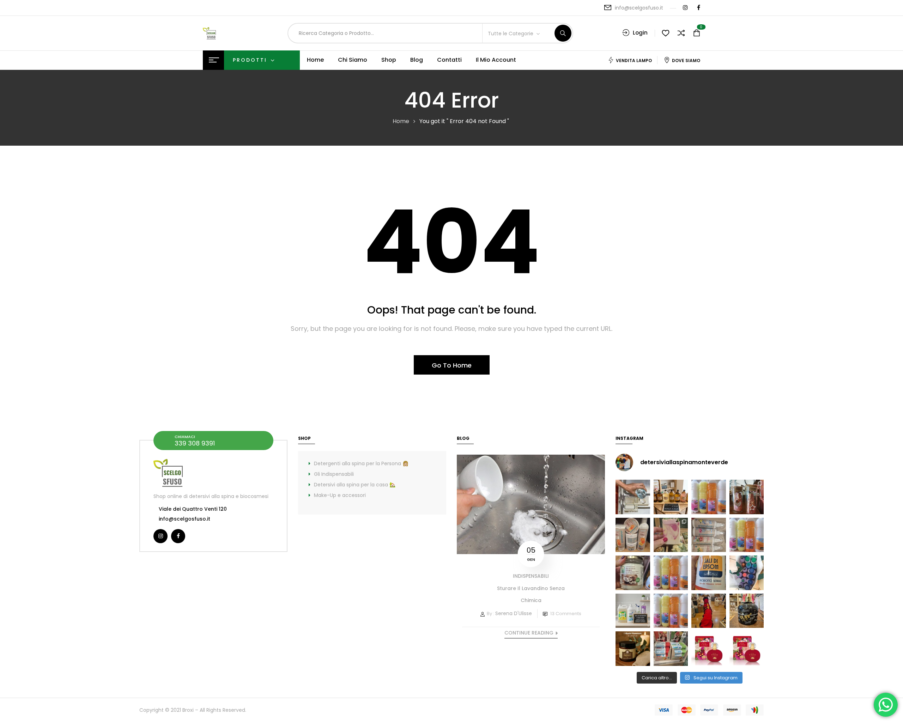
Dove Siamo (686, 60)
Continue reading (528, 632)
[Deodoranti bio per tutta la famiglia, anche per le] (708, 535)
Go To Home (452, 365)
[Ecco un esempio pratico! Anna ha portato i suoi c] (746, 573)
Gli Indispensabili (334, 474)
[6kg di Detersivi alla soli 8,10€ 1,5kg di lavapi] (633, 611)
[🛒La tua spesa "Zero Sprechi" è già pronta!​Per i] (671, 497)
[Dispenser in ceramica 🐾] (746, 611)
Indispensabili (531, 576)
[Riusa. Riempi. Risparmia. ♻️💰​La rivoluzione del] (708, 497)
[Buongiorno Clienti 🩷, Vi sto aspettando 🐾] (708, 611)
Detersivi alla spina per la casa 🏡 (354, 484)
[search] (562, 33)
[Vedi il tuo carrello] (696, 33)
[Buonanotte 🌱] (633, 648)
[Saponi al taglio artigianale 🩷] (671, 535)
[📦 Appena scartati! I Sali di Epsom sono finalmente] (708, 573)
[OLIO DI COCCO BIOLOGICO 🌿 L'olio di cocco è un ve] (633, 573)
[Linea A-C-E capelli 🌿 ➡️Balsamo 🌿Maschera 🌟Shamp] (633, 535)
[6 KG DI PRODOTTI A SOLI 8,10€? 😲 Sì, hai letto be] (746, 535)
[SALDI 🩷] (671, 648)
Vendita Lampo (634, 60)
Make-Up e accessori (340, 495)
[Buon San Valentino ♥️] (746, 497)
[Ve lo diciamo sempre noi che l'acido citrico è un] (633, 497)
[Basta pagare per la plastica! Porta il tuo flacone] (671, 573)
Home (401, 121)
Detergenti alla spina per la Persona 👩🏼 (361, 463)
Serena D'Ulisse (513, 613)
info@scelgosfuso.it (639, 7)
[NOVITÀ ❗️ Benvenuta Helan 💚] (708, 648)
